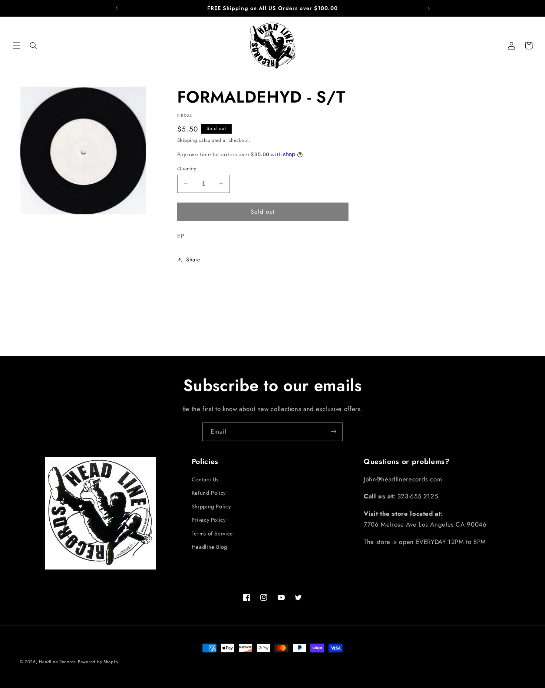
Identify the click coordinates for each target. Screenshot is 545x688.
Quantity (186, 168)
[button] (16, 45)
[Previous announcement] (116, 8)
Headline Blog (209, 547)
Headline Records (57, 662)
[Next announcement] (428, 8)
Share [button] (193, 260)
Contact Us (205, 480)
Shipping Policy (211, 506)
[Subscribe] (333, 432)
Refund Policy (209, 493)
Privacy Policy (209, 520)
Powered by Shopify (98, 662)
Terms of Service (212, 534)
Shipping (187, 140)
